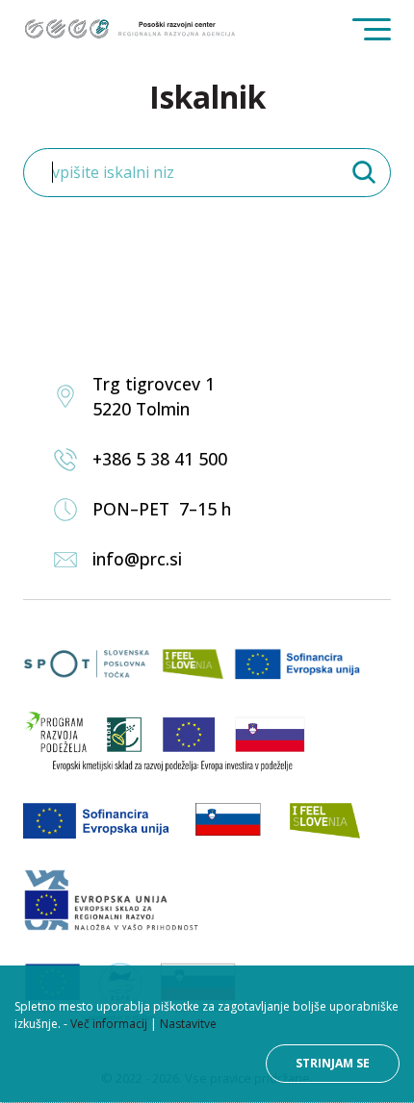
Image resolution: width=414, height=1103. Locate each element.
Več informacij (108, 1023)
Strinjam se (333, 1063)
